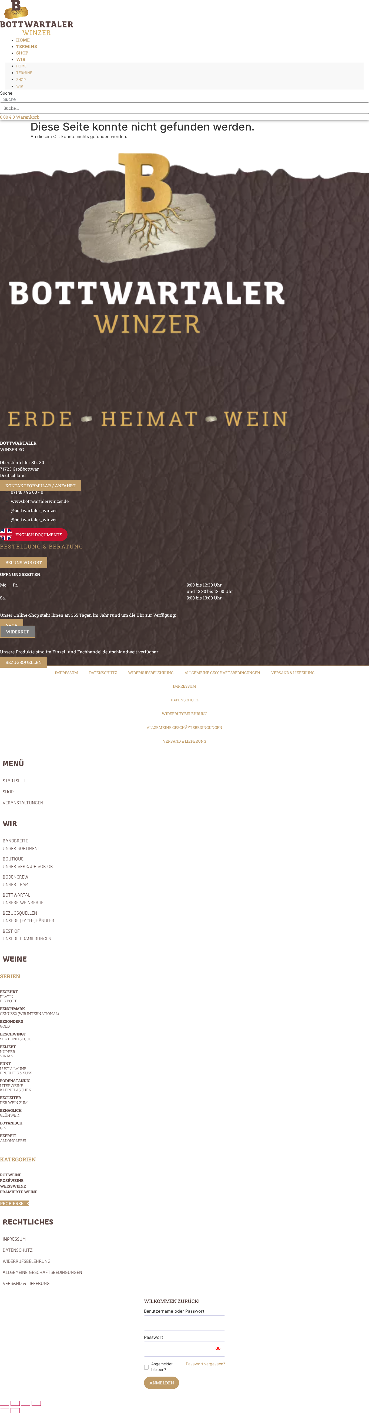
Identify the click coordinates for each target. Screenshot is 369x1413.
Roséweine (12, 1180)
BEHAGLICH (11, 1113)
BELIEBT (8, 1051)
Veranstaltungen (23, 803)
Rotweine (10, 1174)
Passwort (153, 1337)
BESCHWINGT (16, 1036)
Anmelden (161, 1382)
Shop (21, 79)
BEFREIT (13, 1138)
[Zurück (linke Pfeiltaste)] (4, 1410)
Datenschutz (103, 672)
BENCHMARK (29, 1011)
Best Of (27, 934)
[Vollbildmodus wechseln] (15, 1403)
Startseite (15, 780)
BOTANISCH (11, 1125)
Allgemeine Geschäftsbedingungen (222, 672)
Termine (24, 72)
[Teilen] (25, 1403)
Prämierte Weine (18, 1191)
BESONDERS (11, 1024)
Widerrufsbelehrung (150, 672)
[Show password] (218, 1349)
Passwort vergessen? (205, 1363)
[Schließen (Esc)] (36, 1403)
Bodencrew (15, 880)
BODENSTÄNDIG (16, 1085)
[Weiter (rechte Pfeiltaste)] (15, 1410)
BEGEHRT (9, 996)
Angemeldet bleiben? (162, 1366)
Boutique (29, 862)
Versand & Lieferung (292, 672)
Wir (20, 59)
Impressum (66, 672)
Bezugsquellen (28, 916)
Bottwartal (23, 898)
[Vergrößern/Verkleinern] (4, 1403)
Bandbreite (21, 844)
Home (21, 66)
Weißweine (13, 1186)
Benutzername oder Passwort (174, 1311)
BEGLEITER (15, 1100)
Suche (6, 93)
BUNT (16, 1068)
